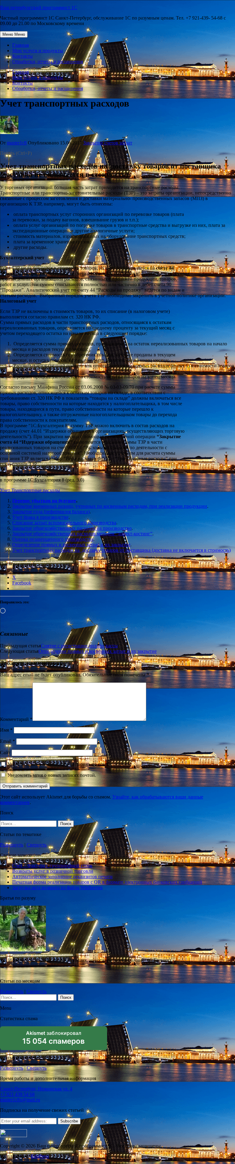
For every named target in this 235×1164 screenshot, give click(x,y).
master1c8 (17, 142)
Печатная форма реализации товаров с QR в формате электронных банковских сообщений (107, 882)
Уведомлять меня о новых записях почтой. (51, 775)
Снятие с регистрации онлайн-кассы (79, 645)
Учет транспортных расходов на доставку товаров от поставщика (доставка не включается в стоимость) (121, 550)
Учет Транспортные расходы (30, 490)
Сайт (5, 752)
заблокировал (53, 1040)
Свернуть (37, 844)
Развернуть (11, 844)
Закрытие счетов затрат (107, 142)
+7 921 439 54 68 (17, 1094)
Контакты (22, 56)
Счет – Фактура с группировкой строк (52, 865)
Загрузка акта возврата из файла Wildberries (57, 887)
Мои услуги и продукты (37, 50)
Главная (20, 45)
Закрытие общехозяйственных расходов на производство (72, 528)
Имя (6, 730)
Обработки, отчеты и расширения (47, 61)
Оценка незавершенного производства (52, 539)
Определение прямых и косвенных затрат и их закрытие (71, 544)
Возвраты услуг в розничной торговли (52, 871)
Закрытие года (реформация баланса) (51, 511)
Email (7, 741)
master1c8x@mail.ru (20, 1099)
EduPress (40, 1156)
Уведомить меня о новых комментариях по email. (58, 764)
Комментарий (16, 719)
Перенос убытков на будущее (44, 500)
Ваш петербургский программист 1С (38, 7)
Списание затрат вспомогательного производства (64, 522)
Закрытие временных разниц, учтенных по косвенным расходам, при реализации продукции (109, 506)
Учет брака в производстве (40, 517)
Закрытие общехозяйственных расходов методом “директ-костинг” (82, 533)
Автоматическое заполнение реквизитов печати (62, 876)
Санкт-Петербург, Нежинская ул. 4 (36, 1088)
